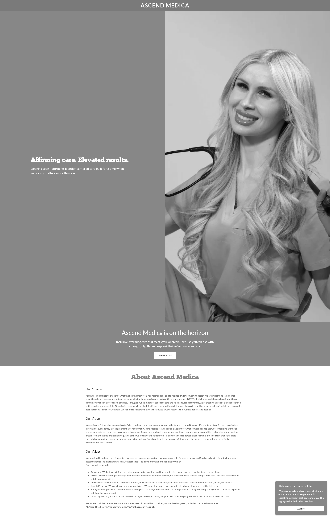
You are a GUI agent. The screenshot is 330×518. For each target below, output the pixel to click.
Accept (301, 509)
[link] (165, 6)
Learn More (165, 355)
